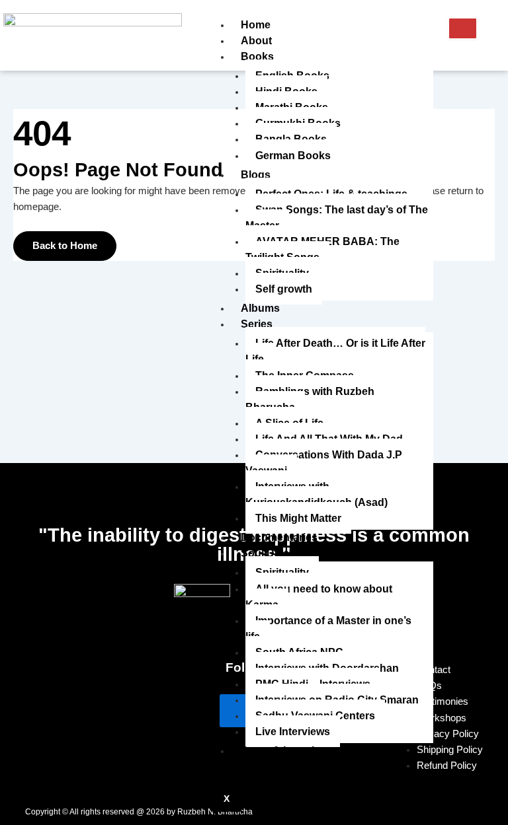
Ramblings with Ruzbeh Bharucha (309, 399)
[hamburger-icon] (463, 28)
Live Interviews (292, 731)
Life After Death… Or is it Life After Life (335, 351)
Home (256, 24)
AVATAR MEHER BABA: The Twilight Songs (322, 249)
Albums (260, 308)
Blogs (256, 174)
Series (257, 324)
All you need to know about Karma (318, 596)
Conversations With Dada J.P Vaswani (323, 462)
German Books (293, 155)
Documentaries (279, 537)
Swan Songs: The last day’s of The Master (336, 217)
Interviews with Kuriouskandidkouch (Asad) (316, 494)
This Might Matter (298, 518)
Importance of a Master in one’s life (328, 628)
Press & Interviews (287, 750)
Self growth (283, 289)
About (256, 40)
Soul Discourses (282, 553)
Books (257, 56)
